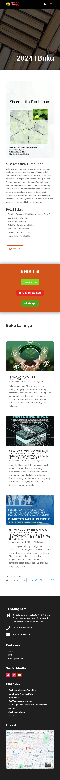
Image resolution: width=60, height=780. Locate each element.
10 (32, 579)
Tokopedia (30, 282)
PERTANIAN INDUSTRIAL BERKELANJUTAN (22, 377)
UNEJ (10, 651)
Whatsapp (30, 303)
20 (36, 579)
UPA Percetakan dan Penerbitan (22, 690)
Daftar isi (15, 249)
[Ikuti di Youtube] (19, 675)
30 (41, 579)
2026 (36, 381)
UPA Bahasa (13, 697)
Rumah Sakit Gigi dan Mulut (20, 694)
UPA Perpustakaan (16, 712)
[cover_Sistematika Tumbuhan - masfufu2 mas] (30, 157)
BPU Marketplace (30, 292)
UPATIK (11, 716)
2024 (25, 58)
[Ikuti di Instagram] (14, 675)
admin (16, 381)
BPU (10, 655)
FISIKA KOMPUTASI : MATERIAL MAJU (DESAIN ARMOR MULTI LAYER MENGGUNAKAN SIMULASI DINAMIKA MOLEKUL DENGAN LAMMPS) (29, 455)
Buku (46, 58)
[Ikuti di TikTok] (8, 675)
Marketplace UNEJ (16, 658)
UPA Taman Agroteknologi (20, 701)
